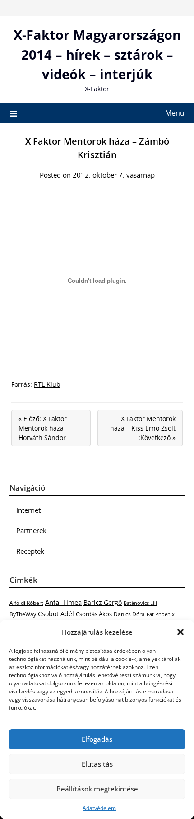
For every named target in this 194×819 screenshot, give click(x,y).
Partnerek (31, 530)
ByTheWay (22, 614)
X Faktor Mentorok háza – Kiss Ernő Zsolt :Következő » (143, 428)
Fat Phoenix (161, 614)
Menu (175, 113)
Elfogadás (97, 739)
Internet (28, 510)
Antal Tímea (63, 602)
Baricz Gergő (102, 602)
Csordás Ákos (94, 614)
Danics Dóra (129, 614)
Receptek (30, 551)
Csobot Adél (56, 613)
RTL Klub (47, 384)
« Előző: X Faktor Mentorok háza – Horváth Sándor (43, 428)
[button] (180, 631)
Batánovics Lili (140, 602)
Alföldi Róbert (26, 602)
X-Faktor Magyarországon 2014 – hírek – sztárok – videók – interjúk (97, 54)
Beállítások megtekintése (97, 788)
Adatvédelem (99, 808)
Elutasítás (97, 763)
